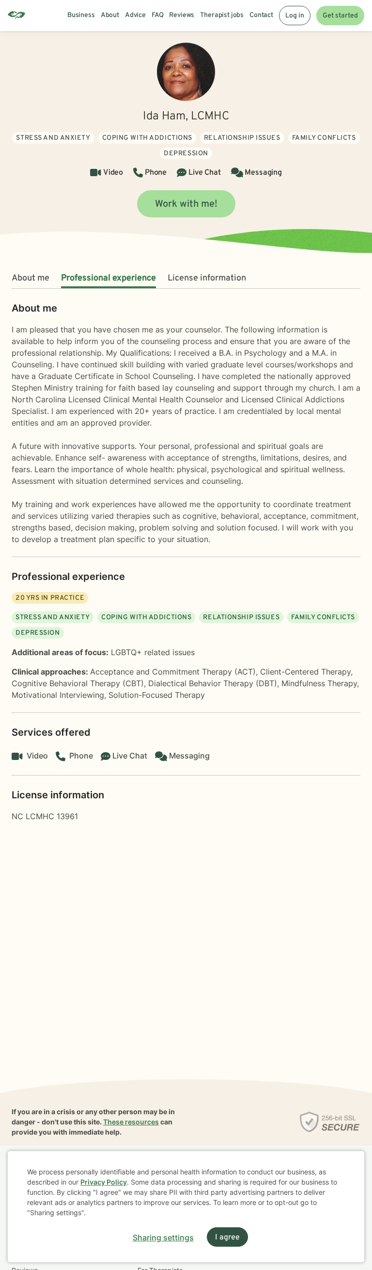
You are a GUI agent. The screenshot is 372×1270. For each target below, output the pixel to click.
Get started (340, 16)
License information (207, 278)
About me (30, 278)
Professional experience (108, 278)
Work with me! (186, 204)
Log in (294, 16)
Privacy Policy (103, 1182)
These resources (131, 1122)
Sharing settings (163, 1237)
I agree (227, 1237)
